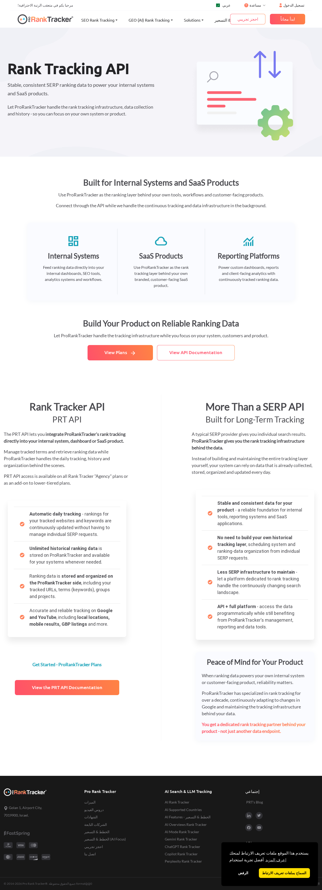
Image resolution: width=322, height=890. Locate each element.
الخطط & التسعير (229, 20)
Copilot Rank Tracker (181, 854)
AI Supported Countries (183, 810)
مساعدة (255, 5)
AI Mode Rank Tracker (182, 832)
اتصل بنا (90, 854)
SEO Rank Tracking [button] (97, 20)
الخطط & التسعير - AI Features (188, 817)
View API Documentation (195, 352)
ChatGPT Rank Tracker (182, 846)
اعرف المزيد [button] (275, 860)
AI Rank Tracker (177, 802)
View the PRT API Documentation (67, 687)
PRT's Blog (254, 802)
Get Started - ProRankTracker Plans (67, 664)
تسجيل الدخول (293, 5)
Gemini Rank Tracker (181, 839)
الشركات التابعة (95, 824)
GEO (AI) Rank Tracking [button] (149, 20)
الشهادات (91, 817)
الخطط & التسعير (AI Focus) (105, 839)
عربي (226, 5)
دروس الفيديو (94, 810)
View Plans (120, 353)
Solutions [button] (192, 20)
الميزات (90, 802)
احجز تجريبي (93, 846)
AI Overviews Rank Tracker (186, 824)
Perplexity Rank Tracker (183, 861)
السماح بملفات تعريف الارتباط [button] (284, 873)
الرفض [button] (243, 873)
